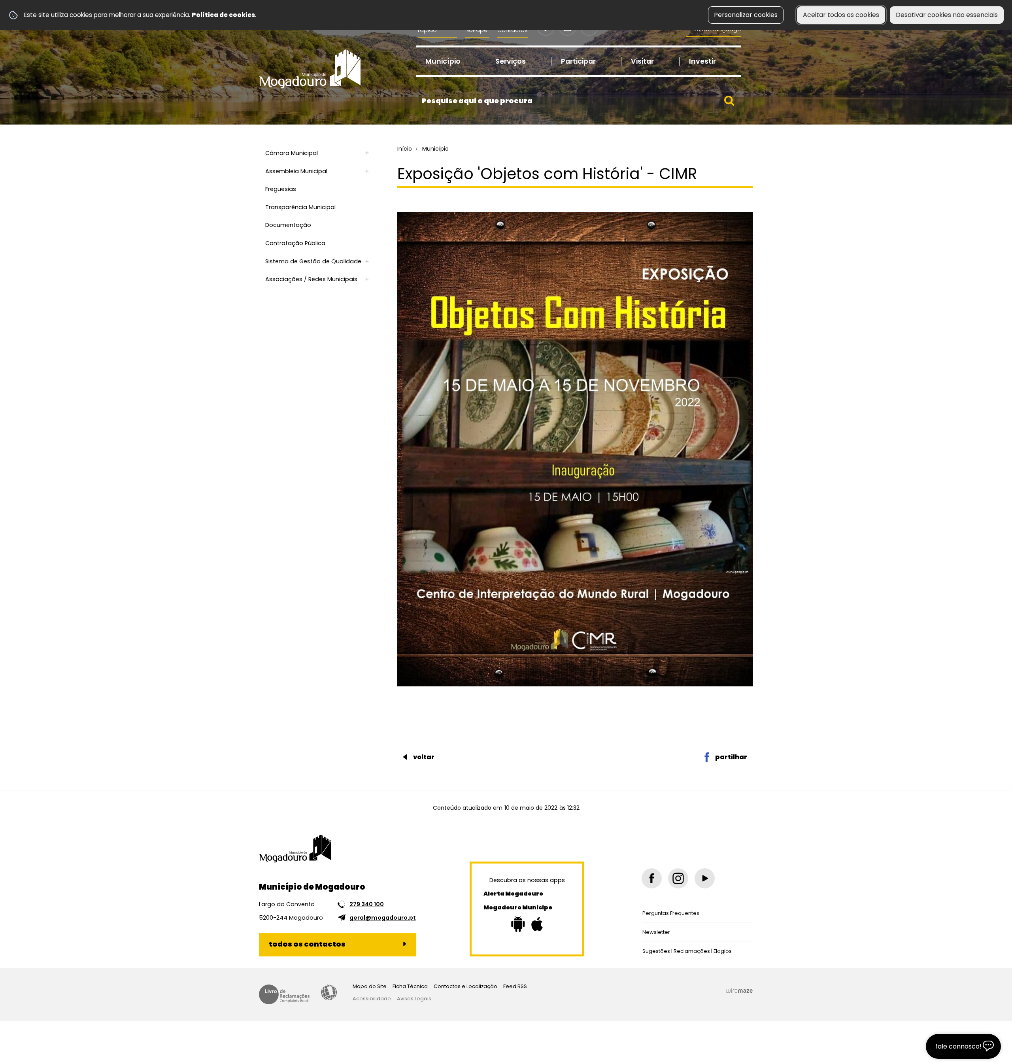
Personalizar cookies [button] (746, 14)
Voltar (423, 757)
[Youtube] (704, 878)
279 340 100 (366, 904)
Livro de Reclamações (284, 994)
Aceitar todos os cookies (841, 14)
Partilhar (731, 757)
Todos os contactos (307, 944)
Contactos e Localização (465, 986)
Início (404, 149)
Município (435, 149)
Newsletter (656, 932)
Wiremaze (739, 990)
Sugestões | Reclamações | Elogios (687, 951)
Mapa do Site (370, 986)
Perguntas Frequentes (670, 913)
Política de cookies (223, 15)
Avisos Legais (414, 998)
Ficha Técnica (410, 986)
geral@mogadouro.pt (382, 918)
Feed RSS (515, 986)
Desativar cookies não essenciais (947, 14)
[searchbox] (578, 101)
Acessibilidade (329, 992)
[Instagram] (678, 878)
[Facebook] (651, 878)
